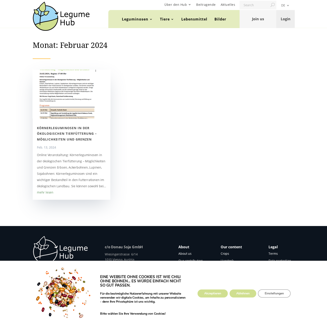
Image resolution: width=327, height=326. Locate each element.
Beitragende (206, 4)
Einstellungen (274, 293)
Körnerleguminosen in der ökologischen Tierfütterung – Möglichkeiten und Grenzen (67, 133)
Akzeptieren (212, 293)
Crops (225, 253)
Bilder (220, 19)
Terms (273, 253)
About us (184, 253)
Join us (258, 18)
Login (286, 18)
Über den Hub (175, 4)
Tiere (165, 19)
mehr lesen (45, 192)
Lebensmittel (194, 19)
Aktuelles (228, 4)
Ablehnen (243, 293)
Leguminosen (135, 19)
